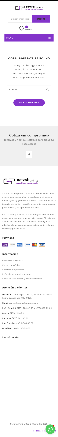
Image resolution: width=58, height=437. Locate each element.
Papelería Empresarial (13, 269)
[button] (50, 429)
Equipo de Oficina (11, 265)
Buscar (40, 18)
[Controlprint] (29, 8)
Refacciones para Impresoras (17, 274)
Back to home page (29, 103)
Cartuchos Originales (12, 260)
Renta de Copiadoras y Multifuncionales (22, 278)
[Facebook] (29, 154)
